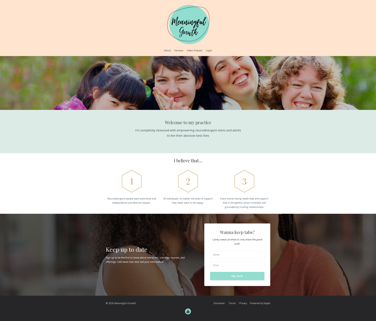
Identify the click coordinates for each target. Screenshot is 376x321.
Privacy (243, 303)
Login (209, 50)
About (167, 50)
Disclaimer (219, 303)
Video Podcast (194, 50)
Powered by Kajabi (260, 303)
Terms (232, 303)
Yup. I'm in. (237, 275)
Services (178, 50)
